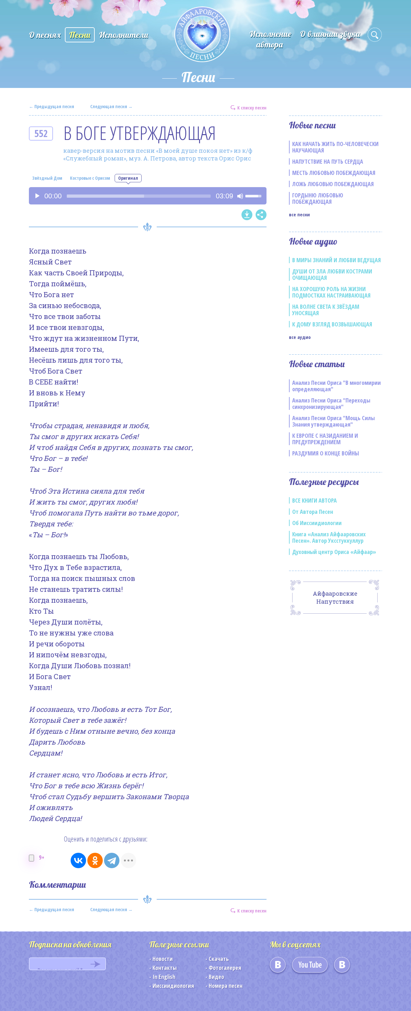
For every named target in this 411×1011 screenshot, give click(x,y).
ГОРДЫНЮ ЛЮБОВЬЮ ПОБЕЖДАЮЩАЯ (317, 198)
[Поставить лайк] (31, 858)
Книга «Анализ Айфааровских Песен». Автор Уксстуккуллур (329, 537)
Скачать (219, 959)
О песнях (45, 35)
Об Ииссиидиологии (317, 523)
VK (278, 967)
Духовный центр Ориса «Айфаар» (334, 552)
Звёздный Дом (47, 178)
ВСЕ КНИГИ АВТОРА (314, 500)
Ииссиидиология (173, 985)
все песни (299, 214)
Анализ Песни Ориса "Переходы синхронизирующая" (331, 403)
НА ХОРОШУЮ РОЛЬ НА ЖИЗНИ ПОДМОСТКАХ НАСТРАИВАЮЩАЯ (331, 292)
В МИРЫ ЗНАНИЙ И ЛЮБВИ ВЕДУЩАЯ (336, 260)
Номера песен (225, 985)
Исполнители (123, 35)
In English (164, 977)
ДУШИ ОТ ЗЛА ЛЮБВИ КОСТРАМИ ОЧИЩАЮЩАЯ (332, 274)
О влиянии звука (330, 34)
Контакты (165, 968)
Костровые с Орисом (90, 178)
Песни (80, 35)
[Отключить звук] (240, 196)
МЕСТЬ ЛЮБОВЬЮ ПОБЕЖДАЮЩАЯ (333, 172)
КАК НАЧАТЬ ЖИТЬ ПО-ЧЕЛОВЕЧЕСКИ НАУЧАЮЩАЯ (335, 147)
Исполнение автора (270, 39)
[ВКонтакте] (78, 860)
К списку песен (252, 107)
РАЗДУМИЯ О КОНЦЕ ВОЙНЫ (325, 453)
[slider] (139, 196)
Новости (163, 959)
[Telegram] (111, 860)
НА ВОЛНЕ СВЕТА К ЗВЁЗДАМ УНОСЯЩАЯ (325, 309)
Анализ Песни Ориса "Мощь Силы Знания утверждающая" (333, 421)
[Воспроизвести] (37, 196)
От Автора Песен (312, 511)
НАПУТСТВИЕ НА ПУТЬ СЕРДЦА (327, 161)
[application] (148, 195)
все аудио (300, 337)
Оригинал (128, 178)
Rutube (342, 967)
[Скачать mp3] (246, 214)
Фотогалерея (225, 968)
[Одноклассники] (95, 860)
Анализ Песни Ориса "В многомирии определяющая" (336, 385)
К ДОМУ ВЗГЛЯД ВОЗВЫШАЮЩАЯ (332, 324)
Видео (216, 977)
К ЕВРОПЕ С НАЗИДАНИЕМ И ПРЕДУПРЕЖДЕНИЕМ (325, 438)
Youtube (310, 967)
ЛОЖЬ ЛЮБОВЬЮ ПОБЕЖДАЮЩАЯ (333, 184)
